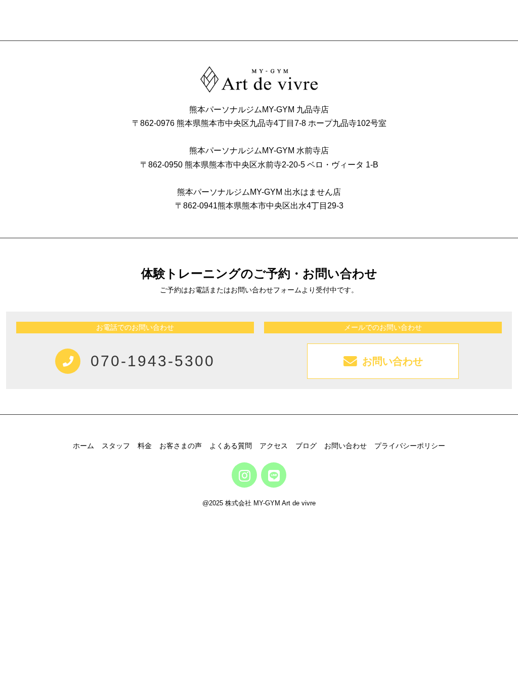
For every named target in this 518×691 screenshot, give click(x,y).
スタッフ (116, 446)
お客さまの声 (180, 446)
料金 (145, 446)
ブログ (306, 446)
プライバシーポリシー (409, 446)
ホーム (83, 446)
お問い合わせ (345, 446)
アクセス (274, 446)
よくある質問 (230, 446)
